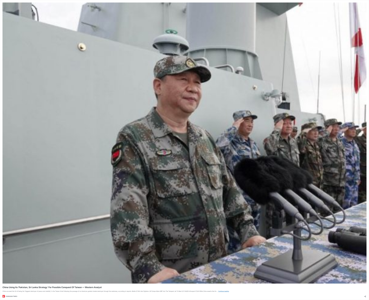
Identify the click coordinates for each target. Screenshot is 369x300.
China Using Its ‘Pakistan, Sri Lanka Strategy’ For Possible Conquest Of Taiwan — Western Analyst (52, 287)
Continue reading (223, 291)
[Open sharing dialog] (365, 295)
